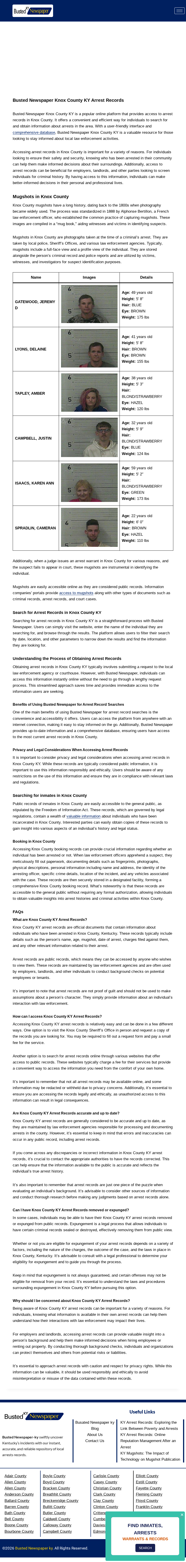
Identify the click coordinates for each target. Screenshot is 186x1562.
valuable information (83, 816)
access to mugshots (76, 593)
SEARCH (145, 1548)
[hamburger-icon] (179, 10)
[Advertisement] (93, 55)
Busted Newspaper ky (34, 1548)
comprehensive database (34, 132)
